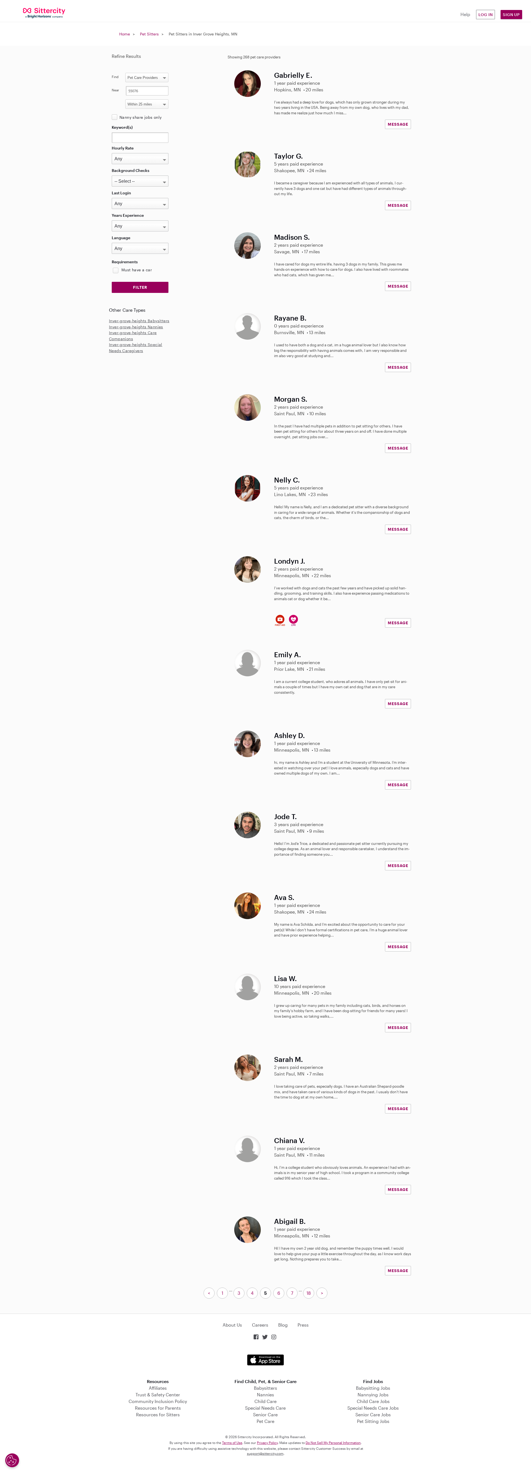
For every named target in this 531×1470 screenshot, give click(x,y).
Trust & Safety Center (158, 1394)
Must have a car (136, 269)
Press (303, 1324)
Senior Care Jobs (373, 1414)
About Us (232, 1324)
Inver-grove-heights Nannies (136, 326)
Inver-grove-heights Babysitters (139, 320)
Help (465, 14)
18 (308, 1293)
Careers (260, 1324)
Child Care (265, 1401)
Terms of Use (232, 1443)
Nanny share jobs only (140, 117)
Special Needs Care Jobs (373, 1407)
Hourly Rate (123, 148)
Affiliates (158, 1388)
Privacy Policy (267, 1443)
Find (115, 77)
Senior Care (265, 1414)
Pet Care (265, 1421)
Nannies (265, 1394)
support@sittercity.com (265, 1453)
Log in (485, 14)
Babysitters (265, 1388)
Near (115, 90)
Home (124, 34)
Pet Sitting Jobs (373, 1421)
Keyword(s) (122, 127)
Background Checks (130, 170)
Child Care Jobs (373, 1401)
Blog (283, 1324)
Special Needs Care (265, 1407)
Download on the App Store (265, 1360)
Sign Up (511, 14)
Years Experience (128, 215)
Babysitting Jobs (373, 1388)
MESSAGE (398, 124)
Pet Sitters (149, 34)
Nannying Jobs (373, 1394)
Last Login (121, 192)
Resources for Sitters (158, 1414)
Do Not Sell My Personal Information (333, 1443)
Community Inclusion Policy (158, 1401)
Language (121, 237)
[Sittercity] (44, 13)
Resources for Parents (158, 1407)
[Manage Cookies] (12, 1460)
